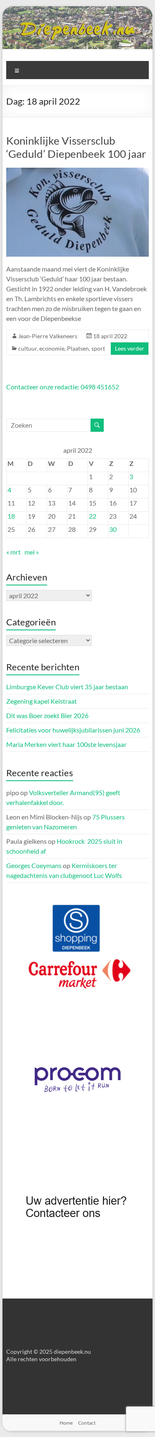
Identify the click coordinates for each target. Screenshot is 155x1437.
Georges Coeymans (34, 865)
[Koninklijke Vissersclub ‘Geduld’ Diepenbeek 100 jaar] (77, 172)
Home (66, 1423)
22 (92, 516)
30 (113, 529)
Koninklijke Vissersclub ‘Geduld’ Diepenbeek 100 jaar (76, 147)
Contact (86, 1423)
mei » (31, 552)
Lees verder (129, 348)
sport (98, 348)
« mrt (13, 552)
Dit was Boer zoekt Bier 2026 (47, 715)
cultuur (27, 348)
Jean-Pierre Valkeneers (47, 335)
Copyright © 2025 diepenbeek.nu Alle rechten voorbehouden (48, 1355)
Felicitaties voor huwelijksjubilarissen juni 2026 (73, 730)
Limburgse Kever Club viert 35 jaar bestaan (67, 686)
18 (11, 516)
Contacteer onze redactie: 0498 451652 (62, 387)
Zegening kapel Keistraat (41, 701)
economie (51, 348)
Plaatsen (78, 348)
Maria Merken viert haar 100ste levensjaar (66, 744)
